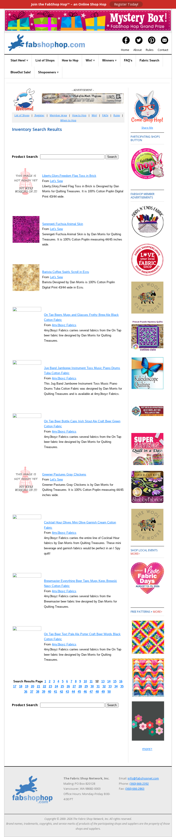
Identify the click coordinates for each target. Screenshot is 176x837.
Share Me (147, 127)
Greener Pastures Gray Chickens (64, 474)
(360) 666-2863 (134, 789)
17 (14, 686)
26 (68, 686)
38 (37, 691)
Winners (108, 60)
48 (97, 691)
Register (39, 115)
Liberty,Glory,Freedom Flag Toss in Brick (69, 175)
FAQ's (128, 60)
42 (61, 691)
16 (120, 681)
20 (32, 686)
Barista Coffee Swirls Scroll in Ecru (65, 272)
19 (26, 686)
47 (91, 691)
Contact (163, 50)
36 (25, 691)
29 (86, 686)
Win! (89, 60)
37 (31, 691)
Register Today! (126, 4)
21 (38, 686)
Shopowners (47, 72)
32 (104, 686)
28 (80, 686)
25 (62, 686)
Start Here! (18, 60)
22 (44, 686)
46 (85, 691)
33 (110, 686)
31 (98, 686)
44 (73, 691)
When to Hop (68, 120)
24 (56, 686)
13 (102, 681)
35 (122, 686)
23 (50, 686)
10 (85, 681)
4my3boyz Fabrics (64, 325)
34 (116, 686)
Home (125, 50)
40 (49, 691)
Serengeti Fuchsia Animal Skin (62, 224)
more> (135, 554)
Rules (150, 50)
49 (103, 691)
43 (67, 691)
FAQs (105, 115)
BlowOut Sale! (21, 72)
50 (109, 691)
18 (20, 686)
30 (92, 686)
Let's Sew (56, 181)
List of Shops (45, 60)
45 (79, 691)
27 (74, 686)
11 (91, 681)
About (137, 50)
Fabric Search (149, 60)
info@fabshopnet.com (143, 778)
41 (55, 691)
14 (108, 681)
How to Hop (70, 60)
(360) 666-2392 (139, 784)
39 (43, 691)
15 (114, 681)
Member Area (58, 115)
